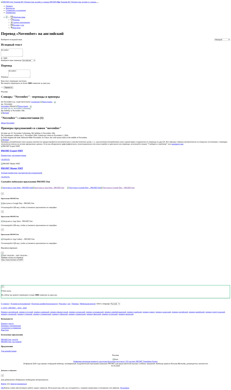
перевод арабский (134, 312)
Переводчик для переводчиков (13, 155)
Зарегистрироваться (18, 384)
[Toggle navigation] (98, 2)
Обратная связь (19, 17)
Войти (3, 384)
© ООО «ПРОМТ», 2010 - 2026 (14, 308)
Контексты (10, 8)
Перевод (9, 6)
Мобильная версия (87, 304)
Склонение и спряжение (11, 328)
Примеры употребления (11, 326)
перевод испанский (77, 312)
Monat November (7, 123)
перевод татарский (8, 314)
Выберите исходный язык (11, 39)
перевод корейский (197, 312)
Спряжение (16, 10)
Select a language (103, 304)
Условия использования (20, 304)
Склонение (35, 102)
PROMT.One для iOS (9, 340)
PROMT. (72, 2)
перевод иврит (149, 312)
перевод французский (59, 312)
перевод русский (26, 312)
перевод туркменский (42, 314)
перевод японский (126, 314)
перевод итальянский (95, 312)
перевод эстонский (110, 314)
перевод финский (94, 314)
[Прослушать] (46, 102)
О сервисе (5, 304)
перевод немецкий (41, 312)
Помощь (16, 20)
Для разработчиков (8, 351)
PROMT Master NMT (12, 168)
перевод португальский (215, 312)
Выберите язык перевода (11, 60)
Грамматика (11, 13)
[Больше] (5, 140)
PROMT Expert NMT (12, 150)
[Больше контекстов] (5, 113)
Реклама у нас (18, 25)
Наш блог (5, 330)
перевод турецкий (24, 314)
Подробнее (124, 388)
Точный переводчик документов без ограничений (21, 173)
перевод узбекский (60, 314)
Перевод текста (7, 324)
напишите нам (177, 144)
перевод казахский (163, 312)
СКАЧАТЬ (5, 160)
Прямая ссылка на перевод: (12, 257)
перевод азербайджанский (115, 312)
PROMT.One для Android (11, 342)
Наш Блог (17, 28)
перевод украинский (77, 314)
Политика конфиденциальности (44, 304)
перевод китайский (180, 312)
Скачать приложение (21, 22)
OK (2, 388)
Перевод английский (9, 312)
